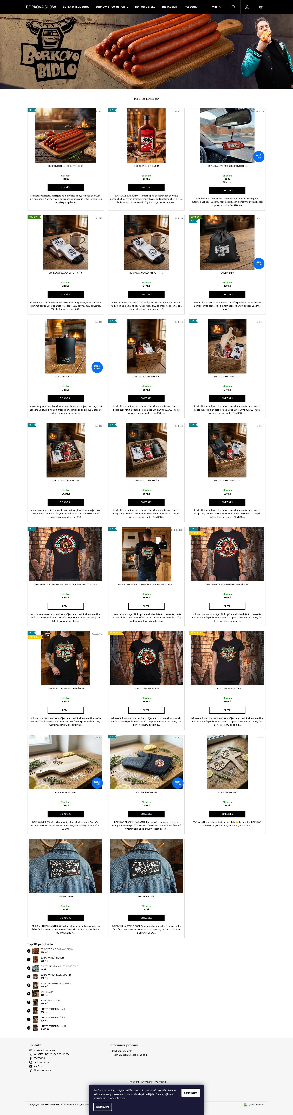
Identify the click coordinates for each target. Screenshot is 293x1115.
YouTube (38, 1066)
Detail (65, 606)
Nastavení (102, 1107)
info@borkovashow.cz (45, 1050)
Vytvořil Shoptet (256, 1104)
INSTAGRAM (147, 1082)
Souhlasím (190, 1093)
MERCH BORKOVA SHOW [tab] (146, 99)
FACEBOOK (39, 1058)
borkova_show (41, 1062)
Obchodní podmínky (122, 1051)
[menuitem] (76, 7)
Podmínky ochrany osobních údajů (129, 1055)
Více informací (118, 1098)
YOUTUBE (134, 1082)
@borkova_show (42, 1070)
